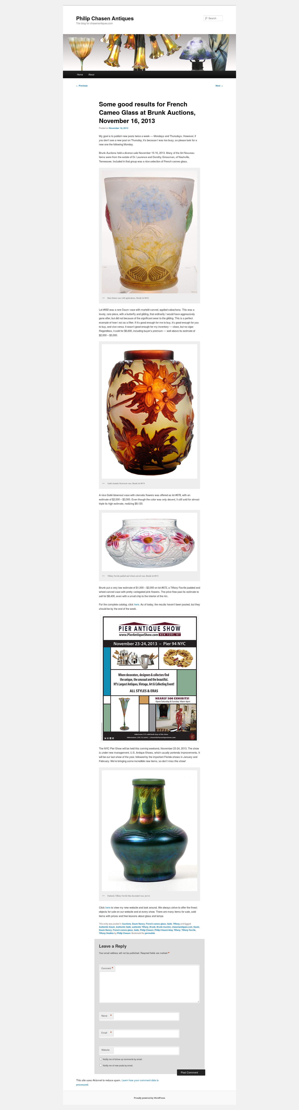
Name (106, 1016)
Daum (196, 926)
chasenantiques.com (182, 926)
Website (105, 1049)
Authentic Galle (123, 926)
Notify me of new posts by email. (118, 1065)
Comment (107, 968)
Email (106, 1032)
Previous (82, 85)
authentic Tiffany (140, 926)
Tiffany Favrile (189, 930)
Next (219, 85)
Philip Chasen (146, 930)
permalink (150, 933)
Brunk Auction (164, 926)
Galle (169, 923)
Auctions (126, 923)
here (107, 907)
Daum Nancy (138, 923)
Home (80, 74)
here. (137, 604)
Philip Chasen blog (164, 930)
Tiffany (176, 923)
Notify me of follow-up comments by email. (122, 1059)
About (91, 74)
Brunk (153, 926)
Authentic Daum (107, 926)
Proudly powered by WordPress (149, 1097)
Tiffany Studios (106, 933)
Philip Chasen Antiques (105, 18)
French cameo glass (156, 923)
